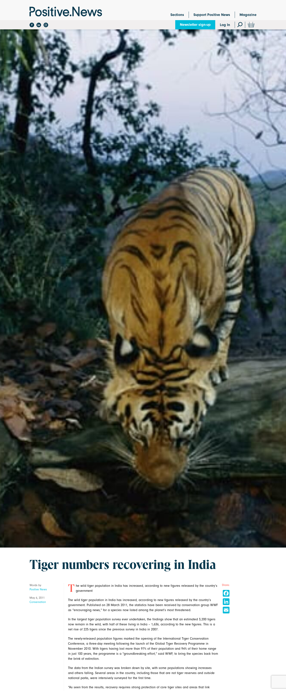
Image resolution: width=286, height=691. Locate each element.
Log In (225, 25)
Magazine (248, 15)
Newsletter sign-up (195, 24)
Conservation (38, 602)
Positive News (38, 589)
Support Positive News (211, 15)
